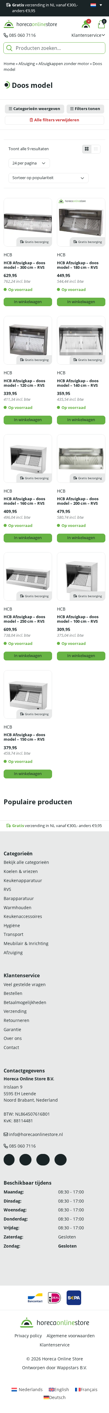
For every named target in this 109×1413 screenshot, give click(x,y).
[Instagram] (25, 1159)
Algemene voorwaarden (71, 1336)
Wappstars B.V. (72, 1367)
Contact (11, 1047)
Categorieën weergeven (36, 108)
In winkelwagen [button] (28, 301)
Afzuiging (26, 63)
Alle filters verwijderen (56, 120)
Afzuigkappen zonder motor (63, 63)
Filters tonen (87, 108)
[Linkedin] (60, 1159)
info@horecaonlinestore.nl (36, 1134)
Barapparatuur (19, 898)
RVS (7, 889)
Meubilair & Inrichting (26, 943)
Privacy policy (28, 1336)
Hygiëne (12, 925)
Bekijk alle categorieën (26, 862)
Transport (13, 934)
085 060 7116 (22, 35)
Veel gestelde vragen (25, 984)
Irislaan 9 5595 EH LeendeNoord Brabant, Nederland (31, 1093)
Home (9, 63)
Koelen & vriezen (21, 871)
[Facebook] (9, 1159)
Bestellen (13, 993)
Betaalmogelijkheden (25, 1002)
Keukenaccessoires (23, 916)
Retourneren (16, 1020)
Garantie (12, 1029)
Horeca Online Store (62, 1359)
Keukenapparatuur (23, 880)
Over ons (13, 1038)
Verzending (15, 1011)
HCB (8, 255)
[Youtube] (43, 1159)
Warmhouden (17, 907)
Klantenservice (55, 1345)
